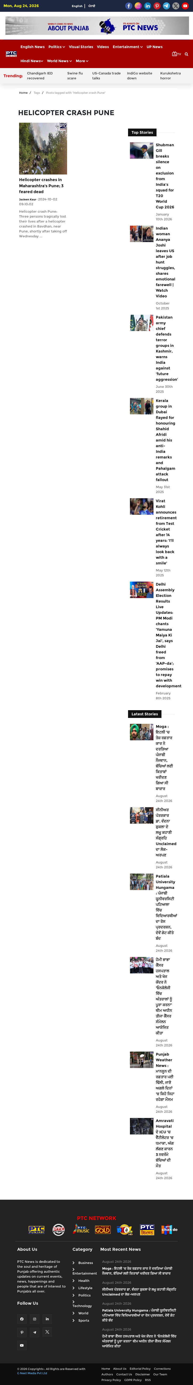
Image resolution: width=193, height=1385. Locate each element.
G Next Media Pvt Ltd (32, 1373)
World (83, 1313)
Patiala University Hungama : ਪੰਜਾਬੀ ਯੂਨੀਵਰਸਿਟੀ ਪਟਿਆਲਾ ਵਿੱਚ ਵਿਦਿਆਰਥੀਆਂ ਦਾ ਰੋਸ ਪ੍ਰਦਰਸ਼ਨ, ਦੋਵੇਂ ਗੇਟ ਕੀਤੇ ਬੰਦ (165, 907)
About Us (119, 1368)
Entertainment (126, 47)
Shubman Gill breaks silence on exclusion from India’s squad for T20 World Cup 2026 (165, 176)
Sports (83, 1320)
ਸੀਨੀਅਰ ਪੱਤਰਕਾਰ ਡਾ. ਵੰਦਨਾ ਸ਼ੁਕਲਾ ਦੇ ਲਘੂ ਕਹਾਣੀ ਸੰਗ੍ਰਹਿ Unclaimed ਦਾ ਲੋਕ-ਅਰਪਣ (165, 832)
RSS (148, 1380)
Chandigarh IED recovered (40, 75)
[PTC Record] (58, 1229)
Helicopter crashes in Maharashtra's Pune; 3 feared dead (41, 185)
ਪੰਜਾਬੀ (91, 6)
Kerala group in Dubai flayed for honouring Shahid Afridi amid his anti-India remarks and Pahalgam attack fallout (165, 440)
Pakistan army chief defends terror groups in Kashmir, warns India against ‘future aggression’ (165, 348)
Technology (82, 1306)
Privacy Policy (111, 1380)
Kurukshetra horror (170, 75)
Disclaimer (142, 1374)
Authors (107, 1374)
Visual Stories (81, 47)
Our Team (160, 1374)
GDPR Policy (133, 1380)
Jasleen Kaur (27, 199)
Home (23, 92)
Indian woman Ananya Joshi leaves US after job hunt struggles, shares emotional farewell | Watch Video (165, 262)
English (77, 6)
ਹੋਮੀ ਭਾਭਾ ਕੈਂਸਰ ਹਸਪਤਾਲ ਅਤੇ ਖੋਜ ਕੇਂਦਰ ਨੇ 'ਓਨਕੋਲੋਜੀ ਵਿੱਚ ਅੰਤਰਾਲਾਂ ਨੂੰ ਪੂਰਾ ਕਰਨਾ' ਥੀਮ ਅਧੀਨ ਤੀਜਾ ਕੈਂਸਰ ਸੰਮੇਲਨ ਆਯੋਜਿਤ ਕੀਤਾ (164, 996)
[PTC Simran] (147, 1229)
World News (58, 61)
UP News (155, 47)
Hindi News (30, 61)
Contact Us (124, 1374)
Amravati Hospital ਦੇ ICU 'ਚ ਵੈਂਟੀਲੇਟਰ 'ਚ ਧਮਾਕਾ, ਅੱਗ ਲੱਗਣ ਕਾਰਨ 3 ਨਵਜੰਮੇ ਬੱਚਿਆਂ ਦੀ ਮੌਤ (165, 1143)
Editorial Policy (140, 1368)
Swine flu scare (75, 75)
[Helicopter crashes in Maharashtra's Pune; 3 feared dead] (43, 148)
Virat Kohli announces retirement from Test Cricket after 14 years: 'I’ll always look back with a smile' (165, 532)
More (81, 61)
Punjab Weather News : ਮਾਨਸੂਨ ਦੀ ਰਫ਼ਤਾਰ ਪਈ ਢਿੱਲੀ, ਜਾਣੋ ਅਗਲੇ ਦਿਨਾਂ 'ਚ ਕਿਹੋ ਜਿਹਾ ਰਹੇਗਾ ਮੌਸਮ (165, 1077)
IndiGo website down (139, 75)
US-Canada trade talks (106, 75)
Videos (103, 47)
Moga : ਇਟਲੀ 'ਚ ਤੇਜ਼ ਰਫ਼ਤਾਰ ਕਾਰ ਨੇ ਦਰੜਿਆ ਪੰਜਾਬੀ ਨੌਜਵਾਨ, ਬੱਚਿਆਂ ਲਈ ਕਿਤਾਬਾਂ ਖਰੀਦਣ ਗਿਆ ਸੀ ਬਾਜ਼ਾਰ (164, 757)
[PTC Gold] (102, 1229)
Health (83, 1281)
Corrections (162, 1368)
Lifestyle (85, 1288)
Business (85, 1263)
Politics (55, 47)
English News (32, 47)
